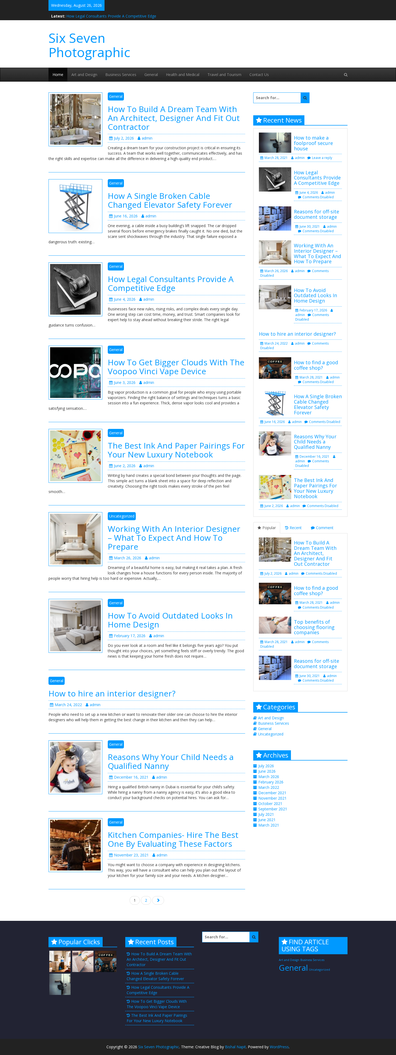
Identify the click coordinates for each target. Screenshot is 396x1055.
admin (147, 138)
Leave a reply (322, 157)
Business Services (120, 74)
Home (58, 74)
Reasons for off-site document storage (316, 214)
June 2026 (267, 771)
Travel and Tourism (224, 74)
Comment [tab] (325, 527)
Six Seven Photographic (89, 45)
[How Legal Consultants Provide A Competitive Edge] (75, 288)
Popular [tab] (269, 527)
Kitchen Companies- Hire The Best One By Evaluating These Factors (173, 839)
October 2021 (270, 803)
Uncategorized (121, 516)
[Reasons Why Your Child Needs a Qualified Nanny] (75, 766)
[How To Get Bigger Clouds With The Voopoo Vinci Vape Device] (75, 371)
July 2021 (266, 814)
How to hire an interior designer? (111, 693)
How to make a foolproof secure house (313, 143)
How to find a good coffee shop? (316, 365)
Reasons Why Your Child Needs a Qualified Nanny (171, 761)
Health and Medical (182, 74)
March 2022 (268, 787)
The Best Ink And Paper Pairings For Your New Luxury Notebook (176, 450)
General (151, 74)
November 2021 (272, 798)
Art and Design (84, 74)
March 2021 (268, 825)
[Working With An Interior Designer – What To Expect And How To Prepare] (75, 538)
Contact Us (259, 74)
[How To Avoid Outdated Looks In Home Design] (75, 625)
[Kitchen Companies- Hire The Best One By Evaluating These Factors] (75, 844)
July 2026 (266, 765)
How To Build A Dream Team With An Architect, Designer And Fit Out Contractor (174, 117)
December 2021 (272, 792)
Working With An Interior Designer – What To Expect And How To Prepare (174, 537)
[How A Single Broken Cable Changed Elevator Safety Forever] (75, 205)
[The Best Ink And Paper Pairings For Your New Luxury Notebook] (75, 455)
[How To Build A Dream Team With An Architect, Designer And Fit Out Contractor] (75, 118)
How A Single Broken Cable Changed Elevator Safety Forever (170, 200)
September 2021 (272, 808)
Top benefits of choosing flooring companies (314, 627)
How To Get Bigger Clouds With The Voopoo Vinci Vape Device (176, 367)
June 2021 (267, 819)
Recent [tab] (296, 527)
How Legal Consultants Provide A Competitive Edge (111, 14)
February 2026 (270, 782)
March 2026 (268, 776)
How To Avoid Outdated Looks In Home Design (170, 620)
